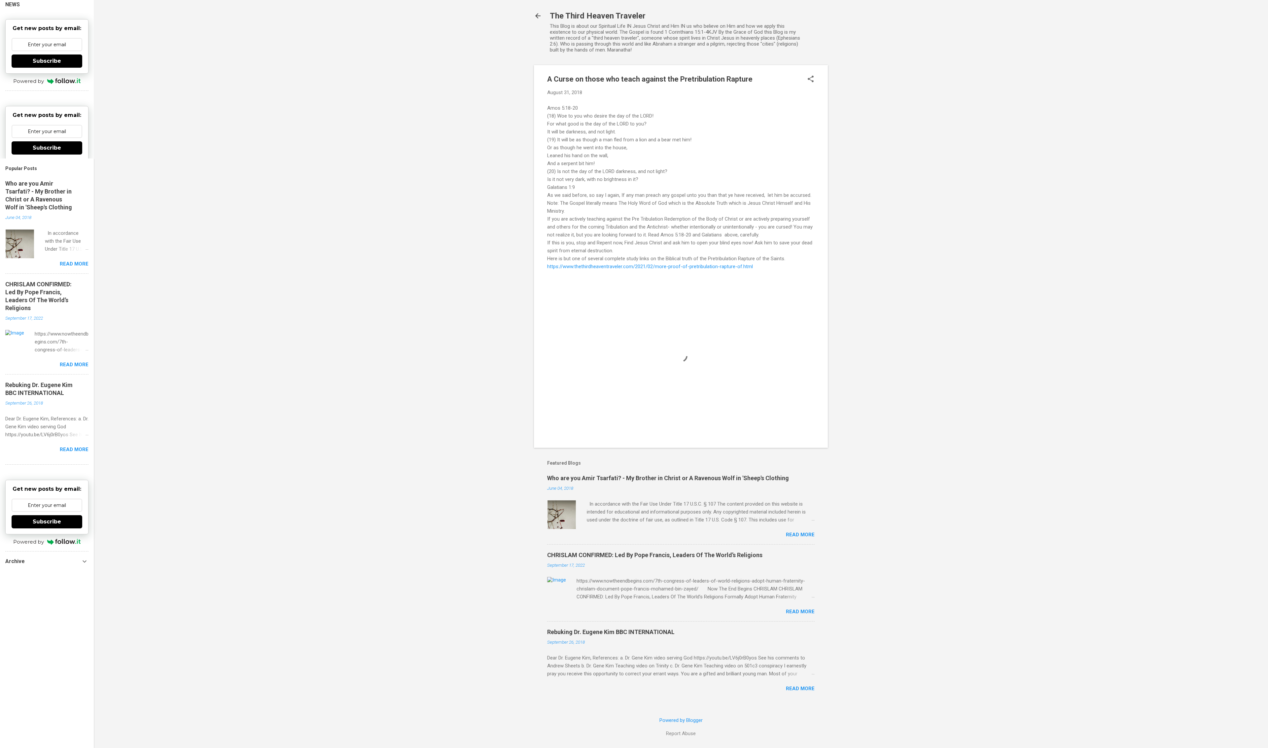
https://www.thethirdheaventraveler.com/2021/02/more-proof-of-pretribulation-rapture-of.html (650, 266)
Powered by (28, 81)
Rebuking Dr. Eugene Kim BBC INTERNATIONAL (611, 631)
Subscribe (47, 61)
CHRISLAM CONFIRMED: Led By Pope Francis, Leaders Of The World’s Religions (654, 555)
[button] (811, 79)
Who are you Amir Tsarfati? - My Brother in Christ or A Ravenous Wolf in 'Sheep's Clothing (668, 478)
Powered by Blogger (681, 720)
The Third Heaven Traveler (598, 15)
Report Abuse (681, 733)
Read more (800, 535)
